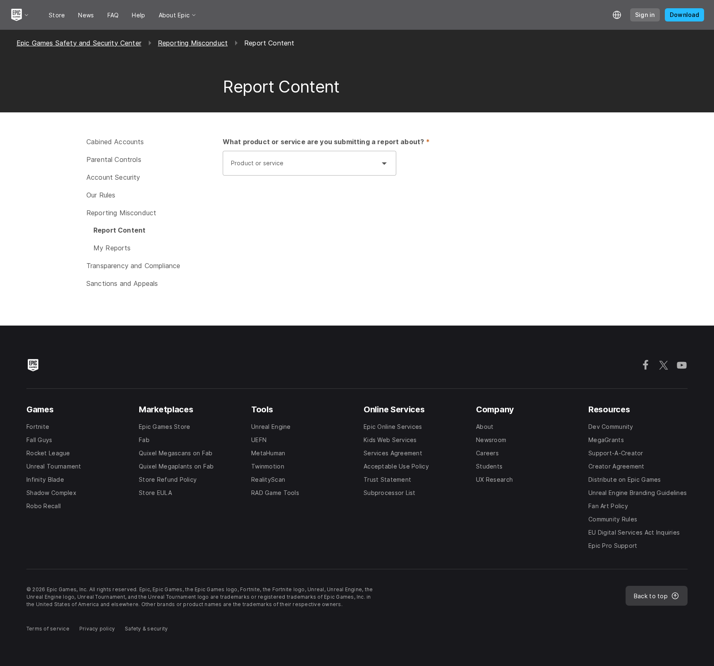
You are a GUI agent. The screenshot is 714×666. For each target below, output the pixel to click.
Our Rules (100, 195)
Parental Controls (113, 159)
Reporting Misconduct (193, 43)
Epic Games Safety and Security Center (79, 43)
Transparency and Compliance (133, 266)
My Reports (112, 248)
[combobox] (301, 167)
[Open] (384, 163)
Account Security (113, 177)
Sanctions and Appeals (122, 283)
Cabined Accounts (115, 142)
